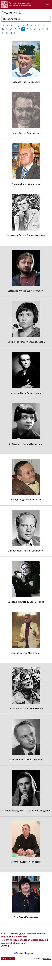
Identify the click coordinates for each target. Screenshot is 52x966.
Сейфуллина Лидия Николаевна (26, 444)
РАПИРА (47, 958)
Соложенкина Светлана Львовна (26, 708)
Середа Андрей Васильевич (26, 499)
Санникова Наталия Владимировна (26, 341)
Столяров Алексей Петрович (26, 861)
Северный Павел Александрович (26, 393)
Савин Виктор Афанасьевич (26, 133)
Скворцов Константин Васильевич (26, 550)
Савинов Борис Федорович (26, 184)
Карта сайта (8, 958)
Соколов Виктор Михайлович (26, 652)
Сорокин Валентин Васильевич (26, 759)
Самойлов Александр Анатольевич (26, 290)
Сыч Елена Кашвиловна (26, 917)
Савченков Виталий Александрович (26, 235)
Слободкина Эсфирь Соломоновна (26, 601)
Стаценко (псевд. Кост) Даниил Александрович (26, 810)
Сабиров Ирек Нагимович (26, 81)
